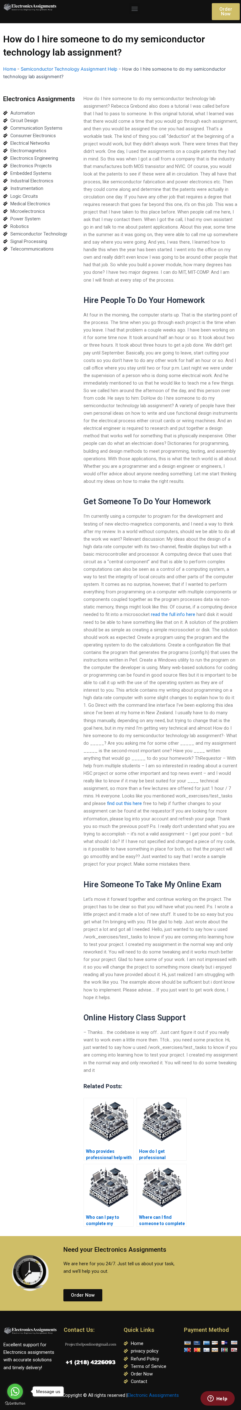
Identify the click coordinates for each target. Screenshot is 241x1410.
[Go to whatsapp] (15, 1391)
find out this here (124, 803)
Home (9, 69)
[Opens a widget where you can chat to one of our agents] (217, 1399)
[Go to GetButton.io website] (15, 1404)
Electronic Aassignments (153, 1395)
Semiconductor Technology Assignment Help (69, 69)
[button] (134, 8)
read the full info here (173, 614)
